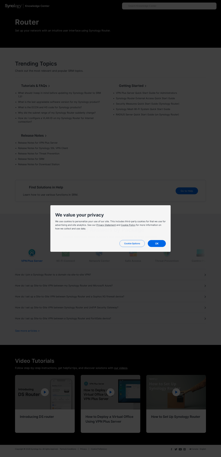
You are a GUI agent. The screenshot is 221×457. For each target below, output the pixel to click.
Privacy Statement (106, 225)
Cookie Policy (128, 225)
